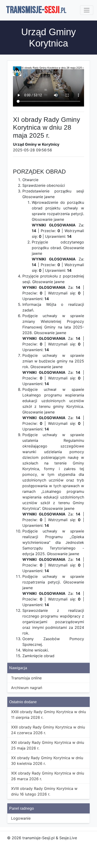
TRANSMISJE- (36, 10)
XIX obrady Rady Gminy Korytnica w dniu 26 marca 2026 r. (47, 776)
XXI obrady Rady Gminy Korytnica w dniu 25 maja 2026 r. (47, 745)
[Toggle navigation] (86, 10)
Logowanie (21, 818)
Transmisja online (26, 678)
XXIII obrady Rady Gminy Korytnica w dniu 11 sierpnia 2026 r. (48, 714)
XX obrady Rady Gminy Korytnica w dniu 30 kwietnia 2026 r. (47, 760)
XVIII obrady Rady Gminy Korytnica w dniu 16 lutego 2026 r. (44, 791)
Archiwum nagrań (26, 687)
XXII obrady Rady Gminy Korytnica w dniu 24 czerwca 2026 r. (48, 730)
